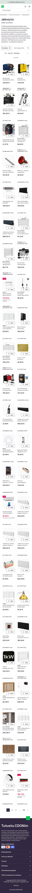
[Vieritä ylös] (28, 818)
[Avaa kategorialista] (29, 6)
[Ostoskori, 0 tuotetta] (25, 6)
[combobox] (16, 10)
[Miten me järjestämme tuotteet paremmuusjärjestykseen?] (5, 53)
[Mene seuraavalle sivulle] (27, 810)
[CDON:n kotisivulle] (2, 6)
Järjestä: (10, 53)
